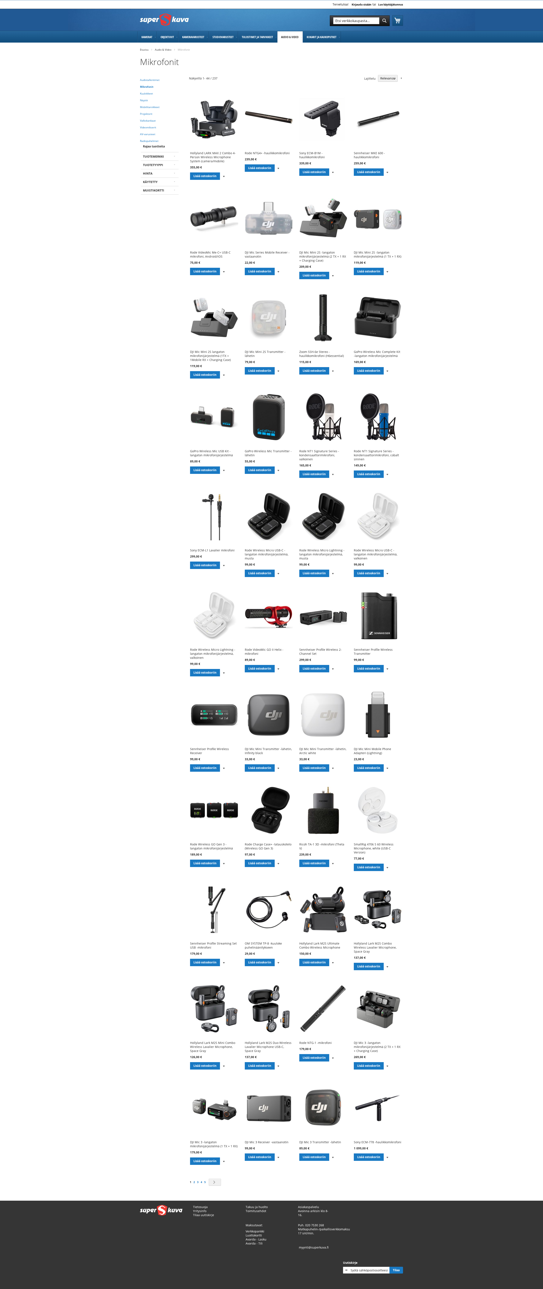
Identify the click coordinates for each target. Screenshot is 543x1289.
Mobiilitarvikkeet (150, 107)
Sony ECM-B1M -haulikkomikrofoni (312, 155)
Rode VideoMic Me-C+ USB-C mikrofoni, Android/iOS (210, 254)
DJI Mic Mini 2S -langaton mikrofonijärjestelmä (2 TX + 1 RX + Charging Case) (322, 256)
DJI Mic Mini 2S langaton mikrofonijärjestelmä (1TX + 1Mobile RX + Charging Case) (210, 356)
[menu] (271, 37)
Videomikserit (148, 127)
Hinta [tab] (148, 173)
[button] (223, 176)
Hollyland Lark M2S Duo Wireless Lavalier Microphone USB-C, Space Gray (268, 1047)
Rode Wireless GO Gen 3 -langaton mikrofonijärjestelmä (211, 846)
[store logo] (164, 20)
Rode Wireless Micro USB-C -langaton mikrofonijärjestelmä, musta (266, 554)
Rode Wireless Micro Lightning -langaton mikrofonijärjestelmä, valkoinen (212, 654)
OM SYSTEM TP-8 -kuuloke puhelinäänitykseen (263, 945)
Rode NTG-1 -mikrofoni (315, 1043)
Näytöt (144, 100)
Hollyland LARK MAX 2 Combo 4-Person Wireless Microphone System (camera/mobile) (213, 157)
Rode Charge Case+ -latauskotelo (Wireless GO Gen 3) (268, 846)
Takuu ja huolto (257, 1207)
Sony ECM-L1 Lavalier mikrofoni (212, 550)
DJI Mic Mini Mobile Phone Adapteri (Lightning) (372, 751)
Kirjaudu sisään (361, 4)
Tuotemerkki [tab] (153, 156)
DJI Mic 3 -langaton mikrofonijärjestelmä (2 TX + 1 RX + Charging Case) (377, 1047)
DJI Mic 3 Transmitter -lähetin (320, 1142)
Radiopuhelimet (149, 141)
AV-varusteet (147, 134)
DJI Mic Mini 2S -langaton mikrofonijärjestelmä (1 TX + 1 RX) (377, 254)
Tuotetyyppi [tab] (153, 165)
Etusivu (144, 49)
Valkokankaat (148, 120)
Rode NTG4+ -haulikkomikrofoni (267, 153)
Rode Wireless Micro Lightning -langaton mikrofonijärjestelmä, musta (321, 554)
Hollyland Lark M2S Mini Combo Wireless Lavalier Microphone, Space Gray (212, 1047)
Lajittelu (370, 78)
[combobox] (359, 20)
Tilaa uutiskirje (203, 1215)
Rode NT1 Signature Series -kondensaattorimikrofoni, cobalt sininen (376, 455)
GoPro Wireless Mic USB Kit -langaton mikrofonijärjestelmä (211, 453)
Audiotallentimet (150, 80)
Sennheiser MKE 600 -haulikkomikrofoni (369, 155)
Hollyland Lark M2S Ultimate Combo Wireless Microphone (319, 945)
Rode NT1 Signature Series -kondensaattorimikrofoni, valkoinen (319, 455)
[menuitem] (147, 37)
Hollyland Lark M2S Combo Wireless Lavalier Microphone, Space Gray (375, 947)
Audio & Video (163, 49)
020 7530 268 (314, 1225)
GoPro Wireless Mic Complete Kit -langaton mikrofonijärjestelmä (377, 354)
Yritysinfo (199, 1211)
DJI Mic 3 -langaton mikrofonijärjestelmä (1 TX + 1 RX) (214, 1144)
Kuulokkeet (146, 93)
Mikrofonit (146, 87)
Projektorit (146, 114)
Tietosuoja (200, 1207)
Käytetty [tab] (150, 182)
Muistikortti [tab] (153, 190)
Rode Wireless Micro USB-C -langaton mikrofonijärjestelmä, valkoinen (375, 554)
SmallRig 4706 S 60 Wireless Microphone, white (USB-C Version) (373, 848)
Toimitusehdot (256, 1211)
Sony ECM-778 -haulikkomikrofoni (377, 1142)
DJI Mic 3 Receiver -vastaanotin (266, 1142)
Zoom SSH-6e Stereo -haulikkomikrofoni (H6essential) (321, 354)
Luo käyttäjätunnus (390, 4)
